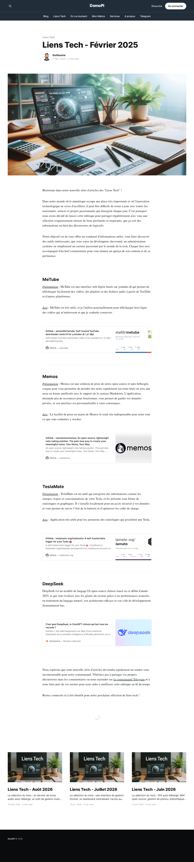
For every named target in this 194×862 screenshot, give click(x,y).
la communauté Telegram (129, 679)
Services (115, 16)
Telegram (145, 16)
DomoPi (97, 5)
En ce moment (79, 16)
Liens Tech (59, 16)
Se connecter (175, 6)
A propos (130, 16)
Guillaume (58, 55)
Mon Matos (98, 16)
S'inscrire (156, 6)
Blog (45, 16)
